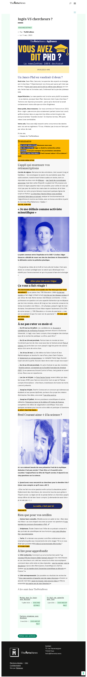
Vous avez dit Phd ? (25, 28)
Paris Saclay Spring (43, 377)
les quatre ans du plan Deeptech (38, 583)
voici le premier (57, 563)
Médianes (19, 668)
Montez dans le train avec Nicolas (28, 598)
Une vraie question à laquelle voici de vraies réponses (38, 578)
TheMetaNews (29, 32)
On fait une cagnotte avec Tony (55, 598)
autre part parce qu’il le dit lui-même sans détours (43, 87)
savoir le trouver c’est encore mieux (44, 581)
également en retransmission (31, 358)
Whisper (41, 180)
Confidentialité (15, 666)
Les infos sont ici (49, 395)
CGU (26, 663)
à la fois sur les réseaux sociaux (55, 295)
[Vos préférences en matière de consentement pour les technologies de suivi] (83, 673)
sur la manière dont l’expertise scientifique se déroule (44, 568)
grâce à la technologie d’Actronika (48, 544)
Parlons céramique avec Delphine (29, 617)
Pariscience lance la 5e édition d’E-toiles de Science (44, 402)
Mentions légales (16, 663)
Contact (48, 646)
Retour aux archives (27, 636)
